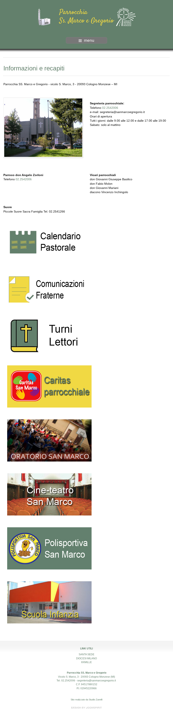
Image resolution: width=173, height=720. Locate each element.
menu (89, 40)
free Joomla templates (86, 708)
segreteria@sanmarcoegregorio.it (122, 112)
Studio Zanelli (95, 699)
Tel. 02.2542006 (66, 680)
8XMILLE (86, 662)
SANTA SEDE (86, 654)
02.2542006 (110, 107)
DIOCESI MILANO (86, 658)
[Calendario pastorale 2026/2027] (45, 243)
